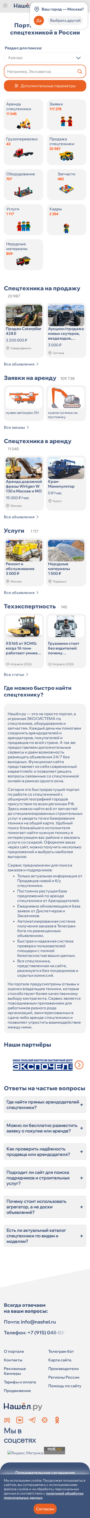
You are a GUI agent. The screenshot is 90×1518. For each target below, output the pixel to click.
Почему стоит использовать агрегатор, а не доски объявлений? (45, 1206)
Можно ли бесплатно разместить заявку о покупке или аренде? (45, 1128)
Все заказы (14, 427)
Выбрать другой (65, 20)
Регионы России (63, 1377)
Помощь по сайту (64, 1385)
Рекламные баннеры (15, 1371)
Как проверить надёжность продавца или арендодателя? (45, 1151)
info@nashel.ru (38, 1322)
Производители (63, 1368)
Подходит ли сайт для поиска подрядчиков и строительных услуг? (45, 1178)
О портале (14, 1351)
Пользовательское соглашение (45, 1472)
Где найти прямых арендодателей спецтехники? (45, 1104)
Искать (80, 71)
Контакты (13, 1360)
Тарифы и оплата (20, 1382)
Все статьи (14, 674)
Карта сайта (59, 1360)
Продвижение (17, 1390)
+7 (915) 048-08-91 (49, 1332)
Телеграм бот (61, 1351)
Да (39, 20)
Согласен (45, 1509)
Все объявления (19, 364)
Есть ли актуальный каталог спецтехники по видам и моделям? (45, 1235)
